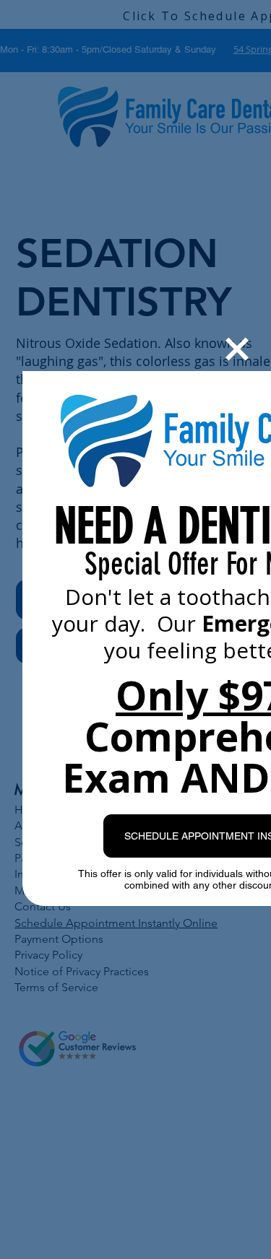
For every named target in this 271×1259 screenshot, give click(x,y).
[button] (237, 349)
